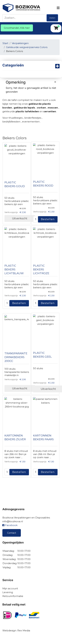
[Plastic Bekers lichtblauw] (16, 243)
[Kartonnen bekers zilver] (16, 413)
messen (53, 107)
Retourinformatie (12, 596)
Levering (7, 592)
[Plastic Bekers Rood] (45, 159)
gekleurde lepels (25, 107)
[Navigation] (58, 8)
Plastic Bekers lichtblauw (14, 269)
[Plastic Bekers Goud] (16, 160)
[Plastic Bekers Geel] (45, 330)
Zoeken (52, 18)
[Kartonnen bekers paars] (45, 413)
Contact (11, 532)
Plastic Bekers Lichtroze (41, 269)
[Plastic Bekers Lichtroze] (45, 243)
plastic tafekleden (27, 111)
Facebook (10, 525)
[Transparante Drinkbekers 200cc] (16, 331)
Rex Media (23, 630)
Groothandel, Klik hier (17, 27)
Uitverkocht (19, 218)
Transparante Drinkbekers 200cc (15, 357)
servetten (49, 111)
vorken (41, 107)
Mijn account (10, 588)
